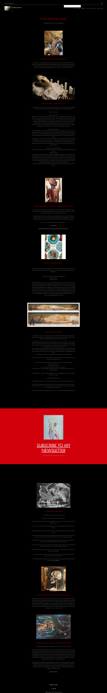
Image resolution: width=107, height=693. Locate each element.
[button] (101, 3)
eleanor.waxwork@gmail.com (9, 3)
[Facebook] (51, 688)
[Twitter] (53, 688)
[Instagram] (55, 688)
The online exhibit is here (53, 671)
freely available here (56, 560)
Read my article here (53, 225)
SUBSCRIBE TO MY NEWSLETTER (53, 448)
